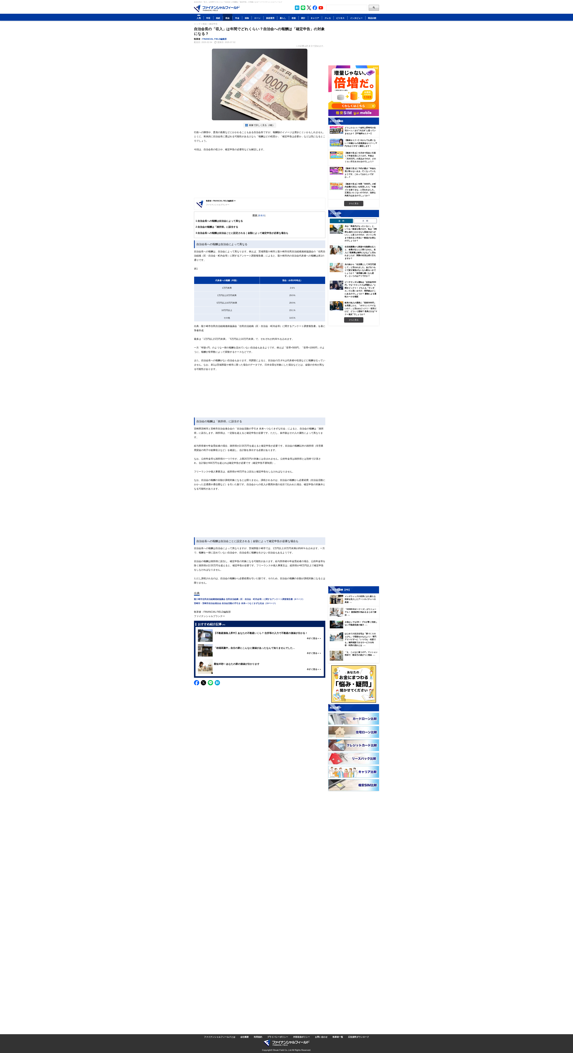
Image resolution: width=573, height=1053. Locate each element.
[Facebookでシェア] (196, 682)
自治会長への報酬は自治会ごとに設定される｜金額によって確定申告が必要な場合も (242, 233)
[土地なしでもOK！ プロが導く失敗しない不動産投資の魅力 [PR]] (354, 627)
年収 (208, 18)
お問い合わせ (321, 1037)
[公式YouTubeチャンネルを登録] (321, 8)
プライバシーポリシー (277, 1037)
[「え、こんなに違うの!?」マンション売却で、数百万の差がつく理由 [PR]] (354, 660)
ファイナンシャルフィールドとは (219, 1037)
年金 (237, 18)
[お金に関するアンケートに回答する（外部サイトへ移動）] (353, 684)
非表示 (261, 215)
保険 (247, 18)
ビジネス (340, 18)
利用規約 (258, 1037)
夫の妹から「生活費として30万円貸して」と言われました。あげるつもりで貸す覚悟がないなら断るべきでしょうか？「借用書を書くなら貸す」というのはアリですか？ (360, 270)
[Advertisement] (259, 175)
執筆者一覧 (338, 1037)
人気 (199, 18)
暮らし (283, 18)
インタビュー (356, 18)
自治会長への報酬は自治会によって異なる (219, 221)
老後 (294, 18)
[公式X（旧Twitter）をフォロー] (309, 8)
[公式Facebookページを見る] (315, 8)
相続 (218, 18)
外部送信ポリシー (301, 1037)
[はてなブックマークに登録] (217, 682)
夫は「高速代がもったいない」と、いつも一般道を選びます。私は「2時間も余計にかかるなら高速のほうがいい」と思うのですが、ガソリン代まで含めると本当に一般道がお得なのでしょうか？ (361, 233)
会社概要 (244, 1037)
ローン (257, 18)
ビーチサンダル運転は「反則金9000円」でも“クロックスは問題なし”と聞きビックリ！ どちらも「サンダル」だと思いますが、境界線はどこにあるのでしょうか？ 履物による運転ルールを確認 (360, 289)
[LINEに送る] (210, 682)
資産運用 (270, 18)
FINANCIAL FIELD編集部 (214, 39)
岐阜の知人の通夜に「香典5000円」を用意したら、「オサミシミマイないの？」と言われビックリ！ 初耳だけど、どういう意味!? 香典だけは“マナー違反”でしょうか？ (361, 308)
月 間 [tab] (365, 221)
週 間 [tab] (341, 221)
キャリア (315, 18)
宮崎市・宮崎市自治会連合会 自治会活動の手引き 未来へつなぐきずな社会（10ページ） (235, 603)
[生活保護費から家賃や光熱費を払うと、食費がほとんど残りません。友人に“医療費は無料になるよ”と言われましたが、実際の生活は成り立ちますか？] (336, 250)
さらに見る (354, 203)
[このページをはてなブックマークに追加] (297, 8)
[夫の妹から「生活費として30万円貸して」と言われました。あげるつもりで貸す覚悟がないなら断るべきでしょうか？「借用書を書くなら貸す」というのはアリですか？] (336, 267)
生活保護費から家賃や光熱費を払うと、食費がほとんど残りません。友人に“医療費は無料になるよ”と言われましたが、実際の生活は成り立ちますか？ (360, 252)
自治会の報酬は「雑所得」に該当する (217, 227)
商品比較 (372, 18)
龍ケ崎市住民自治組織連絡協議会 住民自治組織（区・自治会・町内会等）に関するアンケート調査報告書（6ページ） (249, 599)
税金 (227, 18)
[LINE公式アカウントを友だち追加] (303, 8)
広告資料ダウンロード (358, 1037)
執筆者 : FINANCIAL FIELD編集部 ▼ (221, 201)
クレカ (328, 18)
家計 (303, 18)
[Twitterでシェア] (203, 682)
